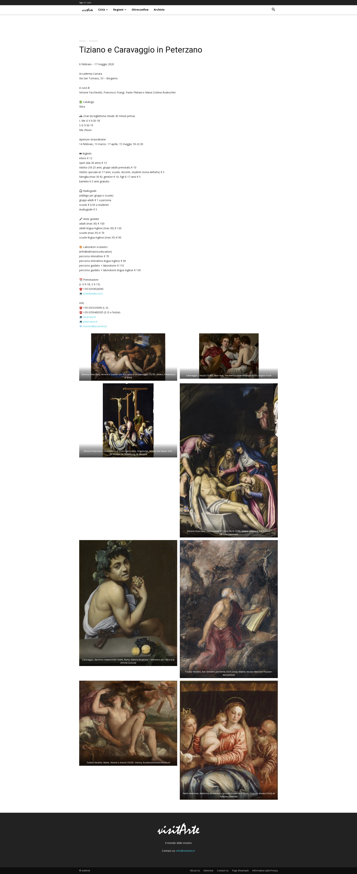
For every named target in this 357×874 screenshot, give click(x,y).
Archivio (159, 9)
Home (82, 41)
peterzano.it (90, 321)
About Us (195, 870)
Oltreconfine (140, 9)
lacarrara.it (89, 317)
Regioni (118, 9)
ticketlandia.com (93, 293)
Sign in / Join (85, 2)
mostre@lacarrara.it (95, 326)
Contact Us (223, 870)
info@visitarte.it (185, 850)
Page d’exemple (240, 870)
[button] (273, 10)
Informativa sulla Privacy (265, 870)
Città (101, 9)
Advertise (208, 870)
